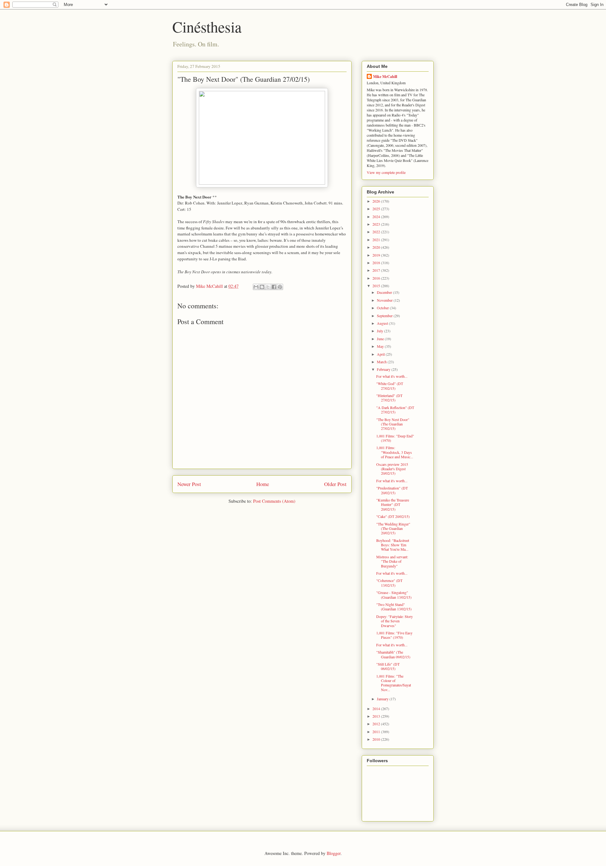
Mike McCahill (385, 76)
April (381, 354)
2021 (376, 239)
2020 (376, 247)
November (385, 300)
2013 (376, 716)
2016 (376, 278)
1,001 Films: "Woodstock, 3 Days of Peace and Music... (394, 452)
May (381, 346)
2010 (376, 739)
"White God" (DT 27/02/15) (389, 385)
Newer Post (189, 484)
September (385, 315)
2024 (376, 216)
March (382, 361)
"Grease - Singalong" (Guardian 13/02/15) (394, 594)
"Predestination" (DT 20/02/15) (392, 490)
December (385, 292)
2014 (376, 708)
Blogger (334, 853)
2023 (376, 224)
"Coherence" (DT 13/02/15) (389, 582)
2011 (376, 731)
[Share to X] (268, 287)
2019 (376, 255)
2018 (376, 262)
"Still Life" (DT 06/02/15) (388, 666)
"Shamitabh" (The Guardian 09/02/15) (393, 654)
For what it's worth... (391, 376)
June (381, 338)
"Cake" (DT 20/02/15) (393, 516)
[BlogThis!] (262, 287)
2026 (376, 201)
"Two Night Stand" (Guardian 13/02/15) (394, 606)
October (383, 307)
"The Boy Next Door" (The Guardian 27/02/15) (392, 424)
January (383, 698)
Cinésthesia (206, 26)
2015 (376, 285)
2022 (376, 231)
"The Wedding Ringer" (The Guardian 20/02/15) (393, 528)
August (383, 323)
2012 (376, 723)
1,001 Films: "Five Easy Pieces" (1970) (394, 635)
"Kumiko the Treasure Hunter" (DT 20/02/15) (392, 504)
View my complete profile (386, 172)
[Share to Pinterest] (280, 287)
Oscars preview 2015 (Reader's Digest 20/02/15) (392, 469)
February (384, 369)
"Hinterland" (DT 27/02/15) (389, 397)
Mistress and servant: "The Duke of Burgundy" (392, 561)
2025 (376, 208)
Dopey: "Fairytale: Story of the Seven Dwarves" (394, 621)
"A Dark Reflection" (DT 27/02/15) (395, 409)
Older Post (335, 484)
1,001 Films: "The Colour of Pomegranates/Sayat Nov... (393, 682)
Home (262, 484)
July (380, 330)
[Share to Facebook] (274, 287)
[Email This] (256, 287)
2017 (376, 270)
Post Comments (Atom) (274, 501)
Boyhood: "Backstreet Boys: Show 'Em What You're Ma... (392, 545)
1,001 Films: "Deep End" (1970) (395, 438)
